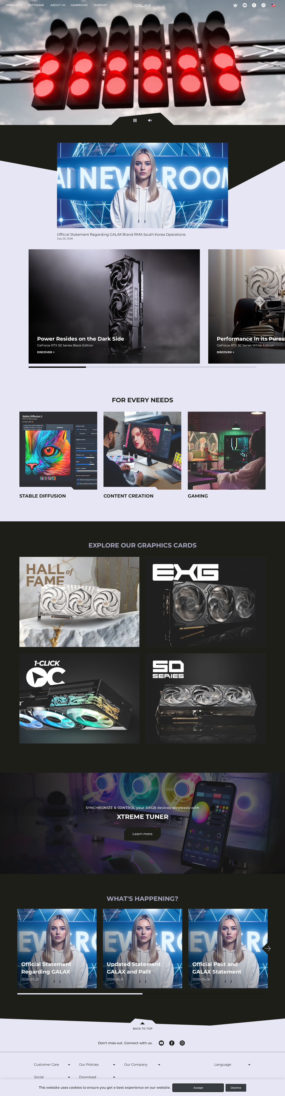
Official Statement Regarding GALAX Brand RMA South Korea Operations (121, 234)
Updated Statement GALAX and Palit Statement (134, 971)
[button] (57, 367)
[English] (273, 5)
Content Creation (128, 496)
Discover (46, 352)
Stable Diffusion (42, 496)
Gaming (198, 496)
